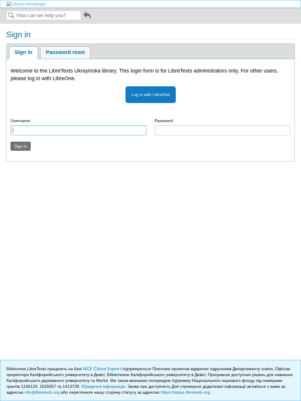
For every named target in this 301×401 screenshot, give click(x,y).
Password (164, 120)
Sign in (23, 52)
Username (20, 120)
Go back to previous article (87, 18)
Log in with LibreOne (150, 94)
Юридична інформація (103, 386)
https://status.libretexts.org (185, 392)
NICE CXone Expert (102, 368)
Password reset (65, 52)
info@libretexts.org (42, 392)
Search (11, 15)
